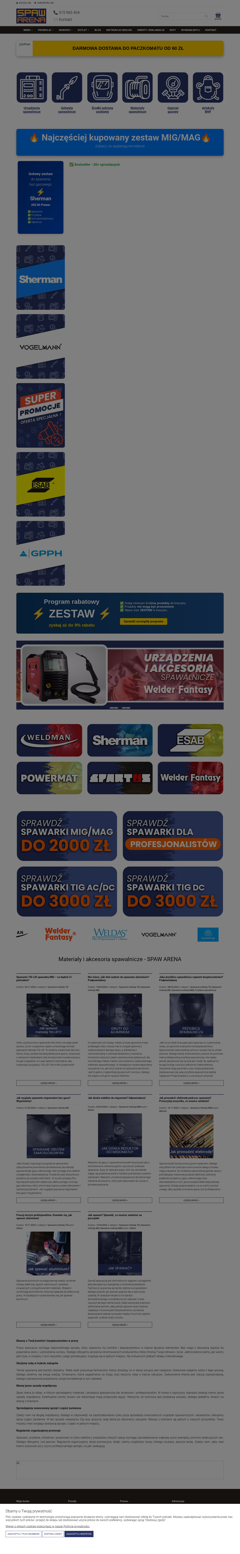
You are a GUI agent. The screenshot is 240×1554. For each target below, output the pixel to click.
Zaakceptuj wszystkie (79, 1534)
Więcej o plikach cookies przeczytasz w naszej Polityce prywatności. (48, 1526)
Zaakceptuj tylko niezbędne (24, 1534)
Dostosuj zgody (53, 1534)
